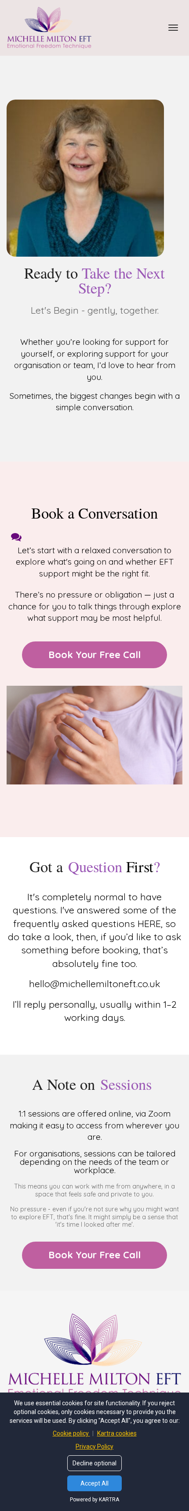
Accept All (94, 1483)
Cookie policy (71, 1433)
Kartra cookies (117, 1433)
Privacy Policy (94, 1446)
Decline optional (94, 1463)
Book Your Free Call (94, 654)
